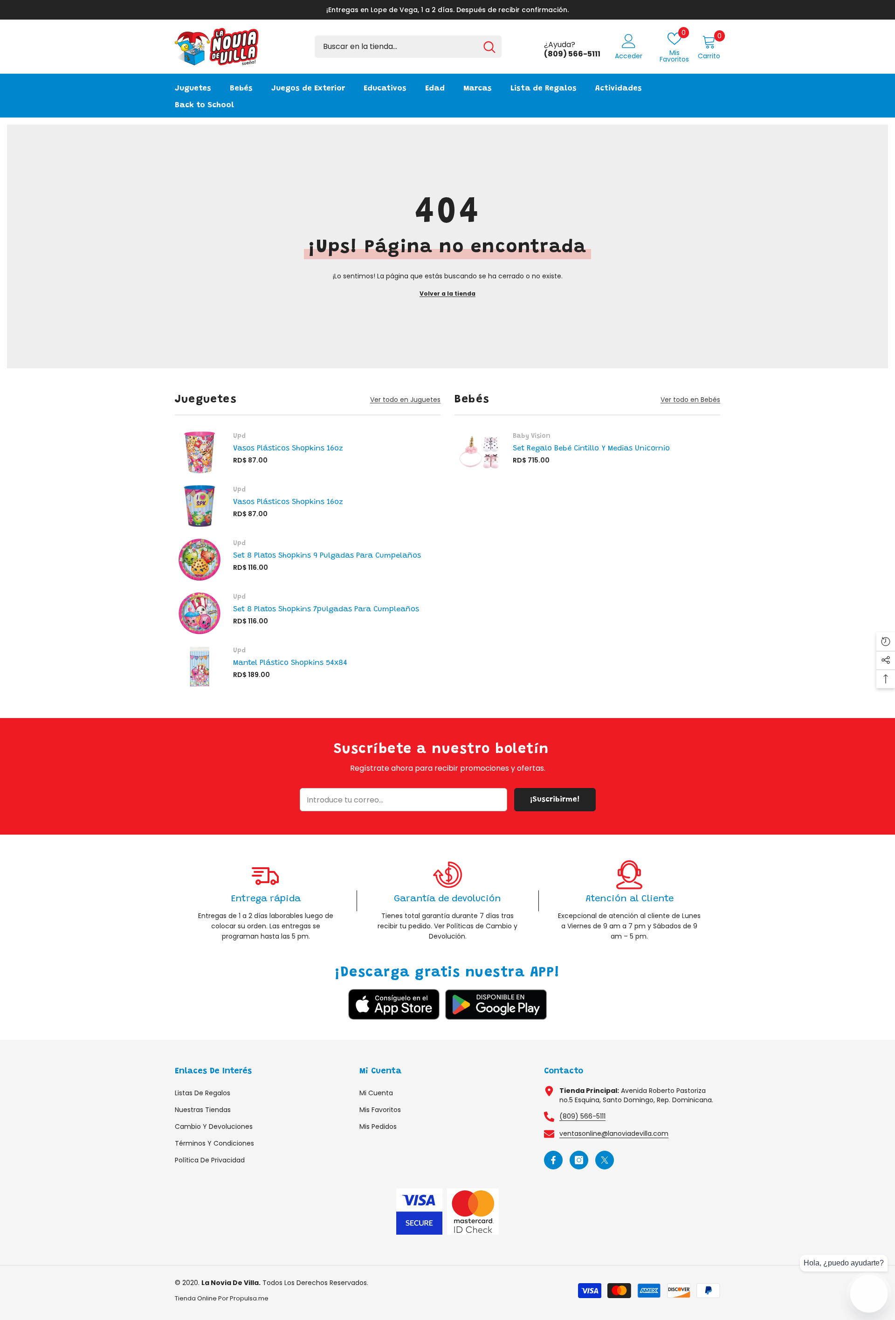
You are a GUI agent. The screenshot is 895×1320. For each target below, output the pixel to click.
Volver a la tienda (447, 293)
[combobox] (396, 46)
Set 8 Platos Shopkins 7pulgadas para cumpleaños (326, 609)
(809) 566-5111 (582, 1116)
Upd (239, 436)
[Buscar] (408, 46)
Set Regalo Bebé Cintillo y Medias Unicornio (591, 448)
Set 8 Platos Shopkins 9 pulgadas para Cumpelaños (327, 556)
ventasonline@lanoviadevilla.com (613, 1133)
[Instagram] (579, 1160)
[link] (266, 900)
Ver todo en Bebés (690, 399)
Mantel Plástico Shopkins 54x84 (290, 663)
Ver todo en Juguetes (405, 399)
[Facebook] (553, 1160)
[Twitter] (604, 1160)
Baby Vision (532, 436)
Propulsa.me (249, 1298)
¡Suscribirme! (554, 799)
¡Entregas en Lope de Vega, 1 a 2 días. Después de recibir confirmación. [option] (447, 9)
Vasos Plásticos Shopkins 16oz (288, 448)
